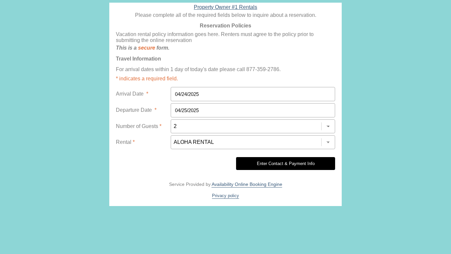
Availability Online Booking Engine (247, 184)
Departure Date (136, 110)
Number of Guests (138, 126)
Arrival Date (132, 94)
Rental (125, 142)
